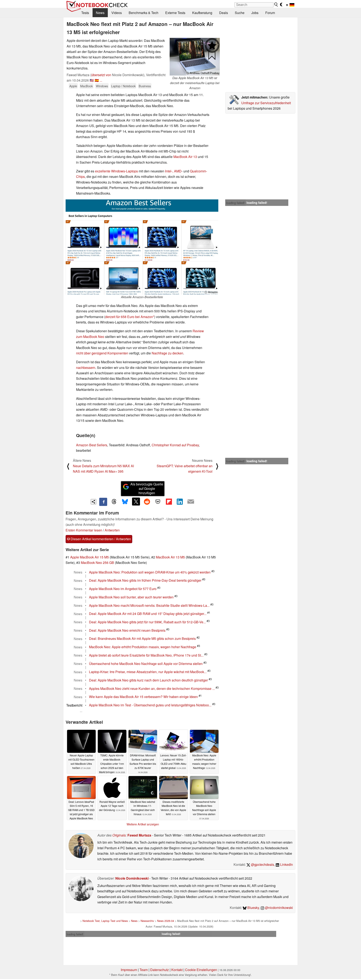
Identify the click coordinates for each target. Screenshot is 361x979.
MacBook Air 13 (185, 156)
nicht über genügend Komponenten (102, 353)
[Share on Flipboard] (169, 502)
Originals (119, 835)
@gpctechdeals (262, 864)
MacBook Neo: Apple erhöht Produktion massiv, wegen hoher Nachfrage (142, 647)
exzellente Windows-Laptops (116, 171)
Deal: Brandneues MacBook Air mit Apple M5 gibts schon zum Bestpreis (142, 638)
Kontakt (177, 969)
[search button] (276, 5)
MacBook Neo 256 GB (97, 562)
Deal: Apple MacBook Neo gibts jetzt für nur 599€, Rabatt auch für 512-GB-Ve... (147, 622)
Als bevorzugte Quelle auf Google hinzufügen (146, 488)
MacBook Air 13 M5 (170, 557)
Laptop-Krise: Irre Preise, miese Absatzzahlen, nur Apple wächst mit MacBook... (148, 672)
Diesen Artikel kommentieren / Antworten (100, 538)
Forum (270, 12)
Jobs (254, 12)
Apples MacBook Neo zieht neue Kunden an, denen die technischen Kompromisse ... (152, 688)
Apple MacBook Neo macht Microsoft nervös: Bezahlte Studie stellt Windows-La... (149, 605)
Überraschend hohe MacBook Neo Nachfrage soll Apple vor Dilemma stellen (146, 663)
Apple (73, 86)
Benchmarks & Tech (143, 12)
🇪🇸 (97, 80)
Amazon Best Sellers (91, 445)
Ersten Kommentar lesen (84, 530)
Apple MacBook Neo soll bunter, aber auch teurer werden (131, 597)
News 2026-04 (165, 921)
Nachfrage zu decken (167, 353)
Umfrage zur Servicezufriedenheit (266, 102)
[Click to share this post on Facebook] (103, 502)
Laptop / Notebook (123, 86)
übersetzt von (101, 74)
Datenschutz (159, 969)
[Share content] (93, 502)
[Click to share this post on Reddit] (147, 502)
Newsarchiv (147, 921)
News (100, 12)
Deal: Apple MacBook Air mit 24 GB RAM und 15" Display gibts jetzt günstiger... (147, 613)
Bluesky (253, 907)
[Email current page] (191, 502)
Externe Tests (175, 12)
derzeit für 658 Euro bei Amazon (129, 316)
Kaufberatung (202, 12)
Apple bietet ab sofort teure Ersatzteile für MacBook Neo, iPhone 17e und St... (146, 655)
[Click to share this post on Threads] (114, 502)
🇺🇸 (92, 80)
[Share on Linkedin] (180, 502)
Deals (223, 12)
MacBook (86, 86)
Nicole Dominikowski (132, 878)
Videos (116, 12)
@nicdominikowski (278, 907)
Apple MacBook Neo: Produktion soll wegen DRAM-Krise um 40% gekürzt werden (150, 572)
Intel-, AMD (173, 171)
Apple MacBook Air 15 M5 (89, 557)
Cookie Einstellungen (201, 969)
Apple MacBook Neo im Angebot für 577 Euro (122, 588)
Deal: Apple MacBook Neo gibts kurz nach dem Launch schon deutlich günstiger (148, 680)
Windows (102, 86)
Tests (85, 12)
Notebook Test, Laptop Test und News (105, 921)
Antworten (112, 530)
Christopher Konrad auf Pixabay (175, 445)
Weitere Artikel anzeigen (143, 824)
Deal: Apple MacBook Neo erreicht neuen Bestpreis (127, 630)
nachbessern (85, 367)
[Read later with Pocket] (158, 502)
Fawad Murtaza (139, 835)
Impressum (129, 969)
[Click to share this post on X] (136, 502)
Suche (239, 12)
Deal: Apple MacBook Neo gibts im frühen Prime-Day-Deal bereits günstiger (145, 580)
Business (145, 86)
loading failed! (235, 203)
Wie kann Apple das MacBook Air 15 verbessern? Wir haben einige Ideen (143, 696)
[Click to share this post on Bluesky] (125, 502)
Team (144, 969)
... (101, 80)
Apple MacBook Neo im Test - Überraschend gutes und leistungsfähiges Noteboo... (150, 705)
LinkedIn (286, 864)
